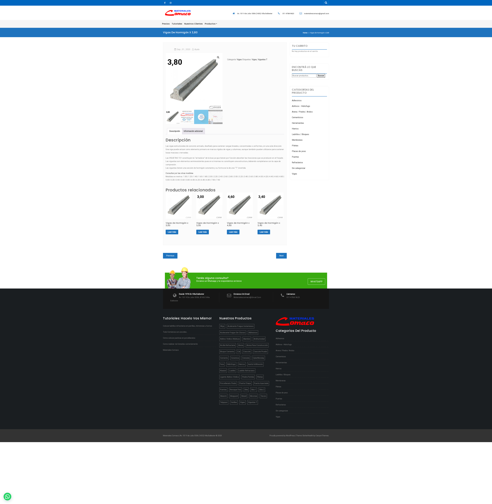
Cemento (224, 358)
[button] (7, 496)
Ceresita (245, 358)
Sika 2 (261, 389)
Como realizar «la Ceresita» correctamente (180, 344)
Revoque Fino (235, 389)
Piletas (295, 145)
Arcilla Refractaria (227, 345)
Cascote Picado (260, 351)
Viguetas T (262, 59)
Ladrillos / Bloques (300, 134)
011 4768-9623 (288, 13)
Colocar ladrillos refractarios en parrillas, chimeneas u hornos (187, 326)
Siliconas (253, 396)
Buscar (321, 75)
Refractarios (297, 162)
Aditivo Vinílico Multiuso (230, 339)
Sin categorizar (298, 168)
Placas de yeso (299, 151)
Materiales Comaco (171, 350)
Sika (246, 389)
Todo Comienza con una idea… (175, 332)
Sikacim (223, 396)
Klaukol (223, 370)
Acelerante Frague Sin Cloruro (232, 332)
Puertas (295, 157)
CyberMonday (258, 358)
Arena (240, 345)
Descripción (174, 131)
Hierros (295, 128)
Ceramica (235, 358)
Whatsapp (316, 281)
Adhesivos (296, 100)
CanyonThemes (322, 436)
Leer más (172, 232)
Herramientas (298, 123)
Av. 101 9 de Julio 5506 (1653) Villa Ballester (254, 13)
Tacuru (263, 396)
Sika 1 (253, 389)
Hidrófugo (231, 364)
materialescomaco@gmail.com (316, 13)
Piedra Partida (248, 377)
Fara (222, 364)
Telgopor (224, 402)
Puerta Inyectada (261, 383)
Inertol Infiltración (255, 364)
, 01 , (183, 49)
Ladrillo (232, 370)
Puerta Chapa (245, 383)
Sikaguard (234, 396)
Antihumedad (259, 339)
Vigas (239, 59)
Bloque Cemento (227, 351)
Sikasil (244, 396)
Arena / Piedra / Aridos (302, 112)
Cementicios (297, 117)
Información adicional (193, 131)
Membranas (297, 140)
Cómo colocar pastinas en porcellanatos (179, 338)
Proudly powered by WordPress (282, 436)
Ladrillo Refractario (247, 370)
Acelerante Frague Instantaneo (241, 326)
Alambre (246, 339)
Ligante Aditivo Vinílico (229, 377)
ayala (196, 49)
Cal (238, 351)
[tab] (174, 131)
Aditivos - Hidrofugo (301, 106)
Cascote (246, 351)
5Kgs (222, 326)
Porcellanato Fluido (228, 383)
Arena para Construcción (257, 345)
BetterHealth (308, 436)
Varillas (234, 402)
